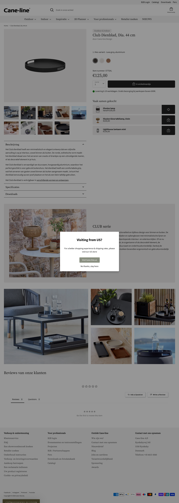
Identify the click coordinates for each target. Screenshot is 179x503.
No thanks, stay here (89, 266)
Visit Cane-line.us (89, 260)
